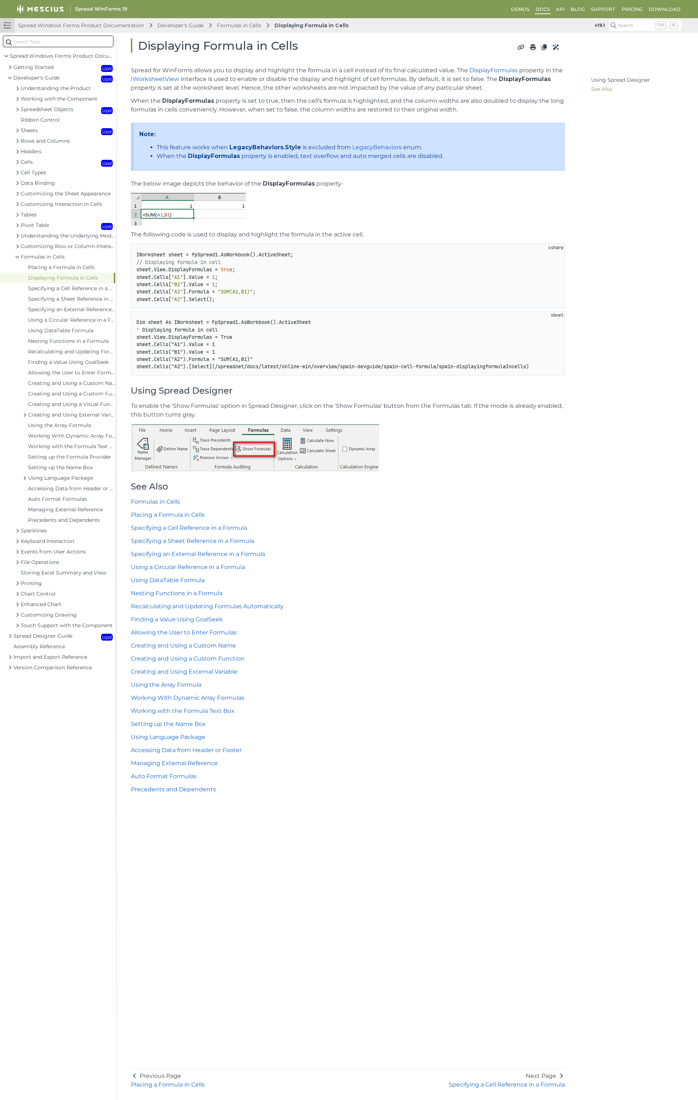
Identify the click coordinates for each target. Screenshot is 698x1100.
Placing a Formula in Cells (168, 514)
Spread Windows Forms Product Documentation (81, 25)
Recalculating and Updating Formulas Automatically (207, 606)
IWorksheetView (155, 79)
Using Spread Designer (620, 80)
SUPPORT (603, 9)
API (560, 9)
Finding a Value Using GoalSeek (177, 619)
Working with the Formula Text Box (182, 710)
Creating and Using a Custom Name (183, 645)
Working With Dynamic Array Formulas (187, 697)
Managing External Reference (174, 763)
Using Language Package (168, 737)
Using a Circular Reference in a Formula (188, 567)
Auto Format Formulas (164, 776)
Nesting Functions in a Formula (176, 593)
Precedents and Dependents (173, 789)
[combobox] (58, 41)
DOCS (542, 9)
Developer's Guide (180, 25)
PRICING (632, 9)
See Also (602, 89)
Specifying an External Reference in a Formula (198, 554)
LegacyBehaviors (377, 147)
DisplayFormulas (493, 70)
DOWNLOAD (665, 9)
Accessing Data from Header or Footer (186, 750)
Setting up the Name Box (168, 724)
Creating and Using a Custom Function (188, 658)
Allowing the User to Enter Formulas (184, 632)
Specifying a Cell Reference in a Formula (189, 527)
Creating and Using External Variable (184, 671)
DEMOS (520, 9)
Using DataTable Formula (168, 580)
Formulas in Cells (239, 25)
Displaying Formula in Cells (311, 25)
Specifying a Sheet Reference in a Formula (192, 540)
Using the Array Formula (166, 684)
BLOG (577, 9)
